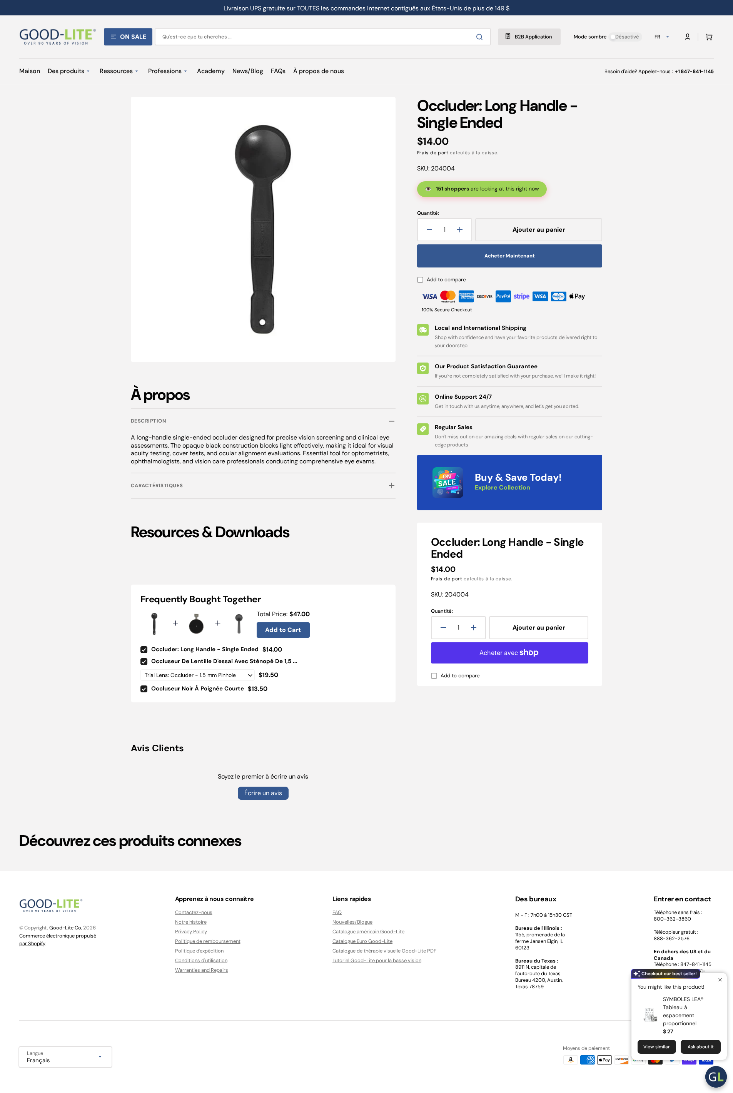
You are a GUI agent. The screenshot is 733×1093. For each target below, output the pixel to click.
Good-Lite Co (65, 927)
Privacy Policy (191, 931)
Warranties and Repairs (201, 970)
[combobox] (323, 36)
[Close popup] (720, 979)
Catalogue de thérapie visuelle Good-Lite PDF (384, 951)
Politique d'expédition (199, 951)
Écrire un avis (263, 793)
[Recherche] (481, 36)
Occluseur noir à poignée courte (197, 688)
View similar (656, 1047)
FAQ (337, 912)
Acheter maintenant (509, 255)
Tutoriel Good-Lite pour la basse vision (376, 960)
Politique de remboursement (207, 941)
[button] (708, 36)
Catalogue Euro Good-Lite (362, 941)
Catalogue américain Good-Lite (368, 931)
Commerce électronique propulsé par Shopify (57, 940)
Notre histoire (191, 922)
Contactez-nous (193, 912)
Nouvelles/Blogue (352, 922)
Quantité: (428, 213)
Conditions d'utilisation (201, 960)
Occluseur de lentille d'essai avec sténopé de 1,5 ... (224, 661)
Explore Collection (502, 487)
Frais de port (433, 153)
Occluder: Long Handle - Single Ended (205, 649)
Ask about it (701, 1047)
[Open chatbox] (716, 1077)
